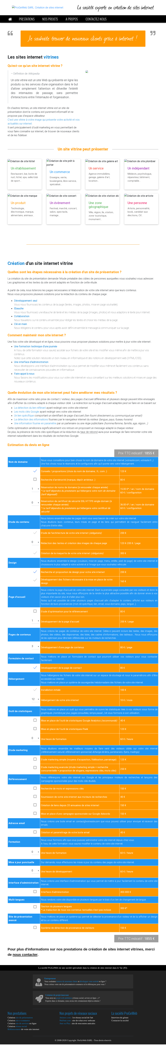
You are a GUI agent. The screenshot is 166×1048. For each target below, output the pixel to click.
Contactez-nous (96, 19)
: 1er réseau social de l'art (76, 1017)
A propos (72, 19)
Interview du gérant (119, 1017)
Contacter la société (120, 1020)
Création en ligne (22, 1023)
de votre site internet (23, 1029)
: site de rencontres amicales (77, 1023)
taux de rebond (89, 432)
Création (20, 1017)
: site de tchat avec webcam (77, 1020)
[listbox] (35, 489)
